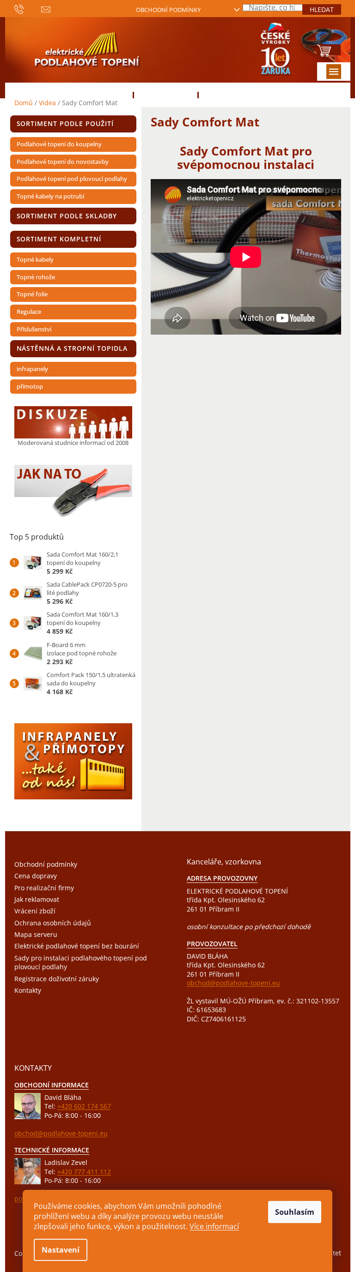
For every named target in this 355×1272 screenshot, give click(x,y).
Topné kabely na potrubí (50, 196)
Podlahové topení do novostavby (63, 161)
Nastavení (61, 1250)
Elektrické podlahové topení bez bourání (76, 946)
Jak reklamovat (36, 899)
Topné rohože (36, 277)
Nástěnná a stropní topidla (72, 348)
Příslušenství (34, 329)
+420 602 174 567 (84, 1106)
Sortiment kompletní (59, 238)
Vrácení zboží (34, 910)
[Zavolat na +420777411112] (28, 9)
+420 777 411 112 (84, 1171)
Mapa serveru (35, 934)
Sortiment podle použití (65, 123)
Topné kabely (35, 259)
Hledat (322, 9)
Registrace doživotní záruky (56, 978)
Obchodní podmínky (168, 10)
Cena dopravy (35, 875)
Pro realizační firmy (44, 887)
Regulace (29, 311)
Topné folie (32, 294)
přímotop (30, 386)
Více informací (214, 1226)
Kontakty (27, 990)
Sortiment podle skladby (67, 215)
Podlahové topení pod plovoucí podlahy (72, 178)
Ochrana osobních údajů (52, 922)
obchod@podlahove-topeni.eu (233, 982)
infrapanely (32, 369)
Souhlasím (294, 1212)
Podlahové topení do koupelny (59, 144)
